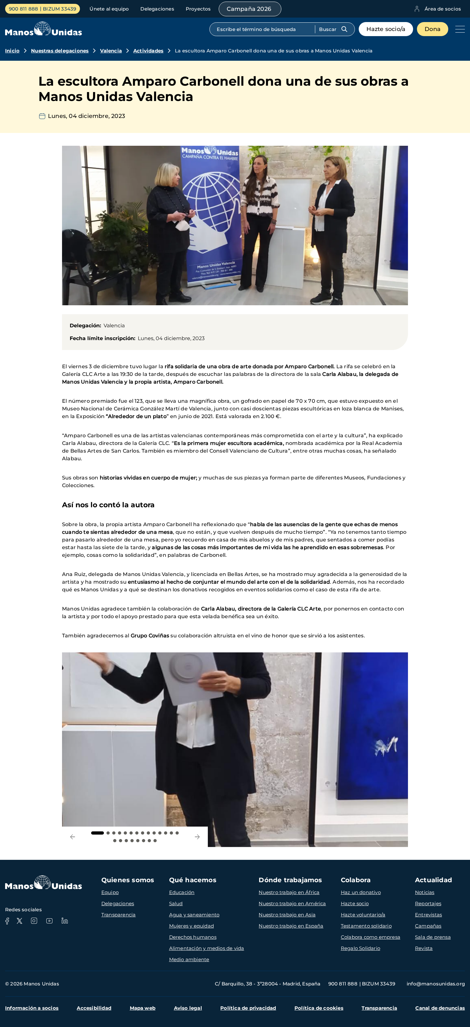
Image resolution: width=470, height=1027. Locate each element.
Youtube (49, 921)
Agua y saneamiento (194, 915)
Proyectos (198, 9)
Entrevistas (428, 915)
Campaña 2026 (249, 8)
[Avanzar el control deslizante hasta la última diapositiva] (72, 837)
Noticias (425, 892)
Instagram (34, 921)
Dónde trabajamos (290, 880)
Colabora (356, 880)
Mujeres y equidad (191, 926)
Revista (424, 948)
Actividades (148, 51)
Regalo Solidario (360, 948)
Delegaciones (157, 9)
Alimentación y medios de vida (206, 948)
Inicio (12, 51)
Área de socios (443, 9)
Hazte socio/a (386, 29)
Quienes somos (127, 880)
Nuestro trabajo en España (291, 926)
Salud (176, 903)
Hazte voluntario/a (363, 915)
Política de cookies (318, 1008)
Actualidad (433, 880)
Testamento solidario (366, 926)
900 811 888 (23, 9)
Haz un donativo (361, 892)
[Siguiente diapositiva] (197, 837)
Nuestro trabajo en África (289, 892)
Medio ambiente (189, 959)
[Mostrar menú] (458, 29)
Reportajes (428, 903)
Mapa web (143, 1008)
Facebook (7, 920)
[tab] (97, 833)
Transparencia (118, 915)
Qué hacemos (192, 880)
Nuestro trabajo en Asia (287, 915)
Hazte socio (355, 903)
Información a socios (32, 1008)
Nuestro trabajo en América (292, 903)
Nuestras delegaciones (60, 51)
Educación (182, 892)
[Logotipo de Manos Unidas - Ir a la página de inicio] (43, 34)
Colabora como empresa (370, 937)
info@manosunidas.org (436, 984)
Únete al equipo (109, 9)
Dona (433, 29)
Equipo (110, 892)
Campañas (428, 926)
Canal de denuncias (440, 1008)
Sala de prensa (433, 937)
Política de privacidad (248, 1008)
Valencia (111, 51)
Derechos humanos (192, 937)
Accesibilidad (94, 1008)
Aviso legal (188, 1008)
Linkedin (64, 921)
